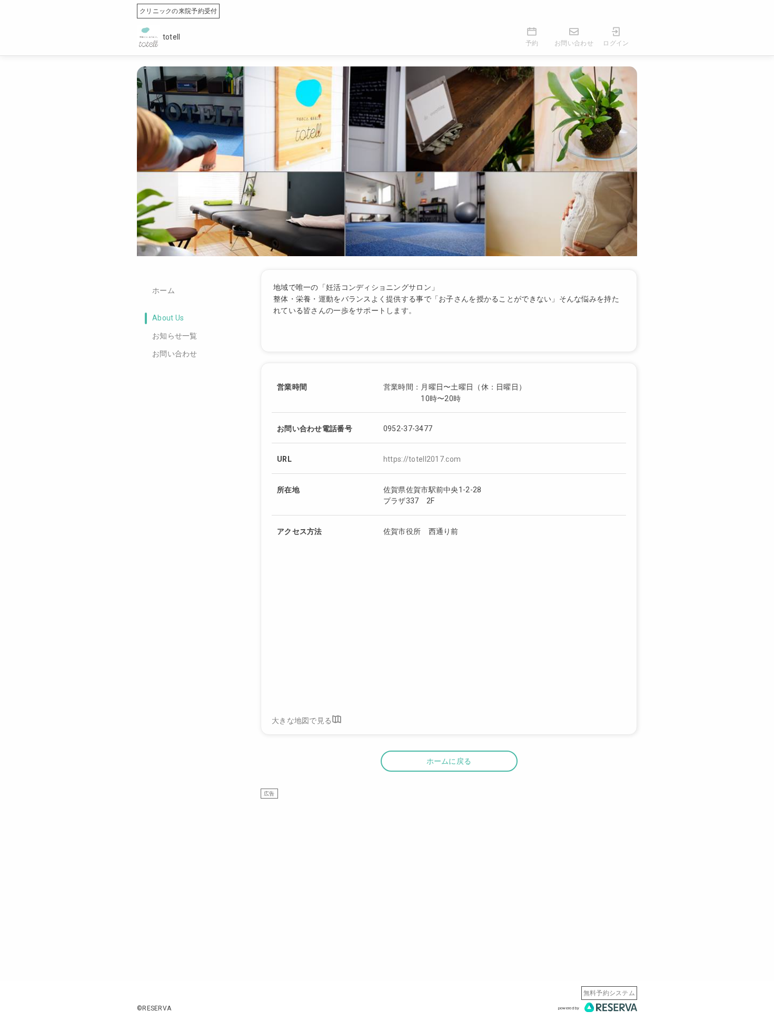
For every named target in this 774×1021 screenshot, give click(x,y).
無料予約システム (609, 993)
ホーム (163, 290)
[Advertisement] (449, 873)
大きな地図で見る (302, 720)
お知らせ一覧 (174, 336)
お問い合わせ (174, 353)
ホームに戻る (449, 761)
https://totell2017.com (422, 459)
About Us (168, 318)
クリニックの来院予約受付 (178, 11)
